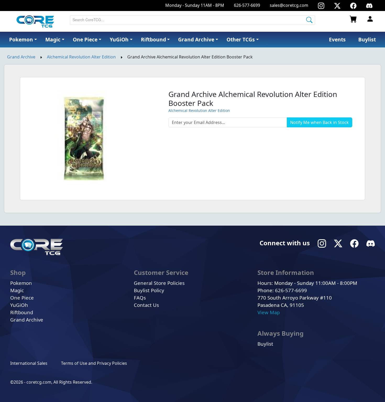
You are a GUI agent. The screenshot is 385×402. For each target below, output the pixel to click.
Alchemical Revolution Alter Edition (81, 57)
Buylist (265, 343)
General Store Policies (159, 283)
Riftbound (21, 312)
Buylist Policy (149, 290)
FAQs (140, 297)
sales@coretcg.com (289, 5)
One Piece (22, 297)
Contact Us (146, 305)
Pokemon (21, 283)
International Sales (28, 363)
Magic (17, 290)
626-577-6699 (247, 5)
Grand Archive (21, 57)
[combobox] (192, 20)
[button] (242, 40)
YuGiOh (19, 305)
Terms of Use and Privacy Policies (94, 363)
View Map (268, 312)
